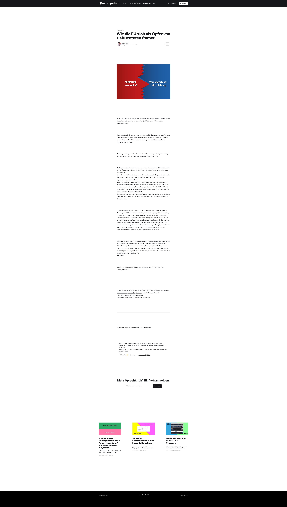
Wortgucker (101, 495)
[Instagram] (148, 494)
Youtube (148, 327)
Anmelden (174, 3)
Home (124, 3)
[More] (154, 3)
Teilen (167, 44)
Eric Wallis (125, 43)
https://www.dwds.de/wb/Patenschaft (132, 295)
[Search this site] (169, 3)
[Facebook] (142, 494)
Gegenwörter (147, 3)
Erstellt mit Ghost (184, 495)
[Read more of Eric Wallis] (119, 44)
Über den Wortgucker (135, 3)
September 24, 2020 (144, 355)
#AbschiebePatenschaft (148, 343)
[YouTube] (145, 494)
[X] (140, 494)
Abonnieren (183, 3)
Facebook (136, 327)
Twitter (142, 327)
